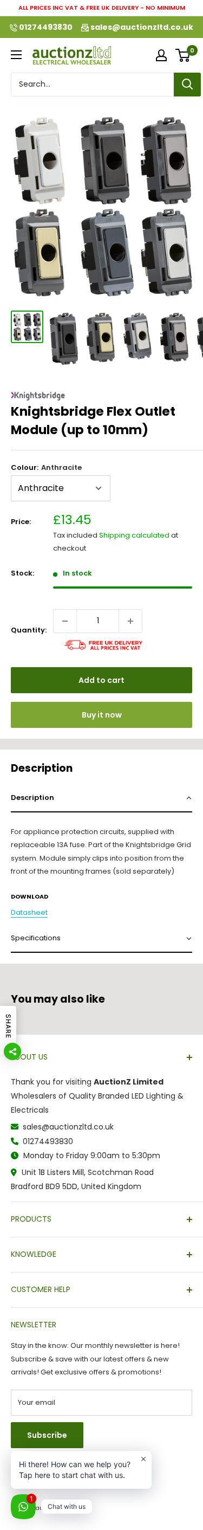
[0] (183, 55)
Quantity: (29, 630)
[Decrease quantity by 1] (65, 621)
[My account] (161, 55)
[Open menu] (16, 54)
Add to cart (101, 680)
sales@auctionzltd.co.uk (141, 27)
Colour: (46, 467)
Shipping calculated (134, 535)
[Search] (187, 84)
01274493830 (45, 27)
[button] (101, 798)
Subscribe (47, 1435)
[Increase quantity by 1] (130, 621)
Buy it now (102, 714)
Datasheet (29, 912)
